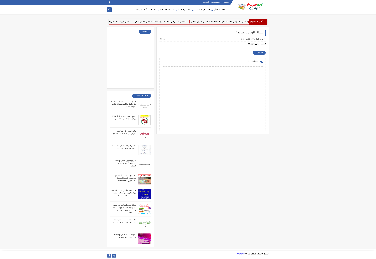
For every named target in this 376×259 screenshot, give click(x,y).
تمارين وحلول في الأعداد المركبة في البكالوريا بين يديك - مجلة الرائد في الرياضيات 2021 (123, 193)
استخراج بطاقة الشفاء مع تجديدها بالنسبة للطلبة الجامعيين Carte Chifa (125, 178)
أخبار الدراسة (141, 10)
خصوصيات (215, 2)
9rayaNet (241, 254)
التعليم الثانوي (184, 10)
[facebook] (109, 3)
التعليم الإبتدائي (221, 10)
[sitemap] (114, 256)
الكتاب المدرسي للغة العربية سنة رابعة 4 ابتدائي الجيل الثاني (224, 22)
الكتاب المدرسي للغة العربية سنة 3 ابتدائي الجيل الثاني (165, 22)
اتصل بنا (206, 2)
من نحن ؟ (225, 2)
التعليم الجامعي (167, 10)
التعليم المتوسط (202, 10)
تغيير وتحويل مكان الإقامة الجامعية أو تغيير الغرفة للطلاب (125, 163)
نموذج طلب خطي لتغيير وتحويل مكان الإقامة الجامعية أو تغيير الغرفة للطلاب (123, 104)
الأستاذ (153, 10)
